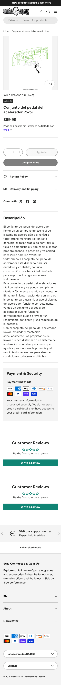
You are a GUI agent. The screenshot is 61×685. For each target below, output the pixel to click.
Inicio (5, 31)
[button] (48, 11)
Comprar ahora (30, 162)
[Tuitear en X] (20, 201)
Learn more (43, 2)
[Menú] (55, 11)
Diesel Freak (17, 676)
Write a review (30, 463)
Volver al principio (30, 547)
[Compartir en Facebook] (27, 201)
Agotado (42, 152)
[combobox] (30, 20)
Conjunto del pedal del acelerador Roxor (31, 31)
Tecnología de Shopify (34, 676)
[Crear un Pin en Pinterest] (34, 201)
